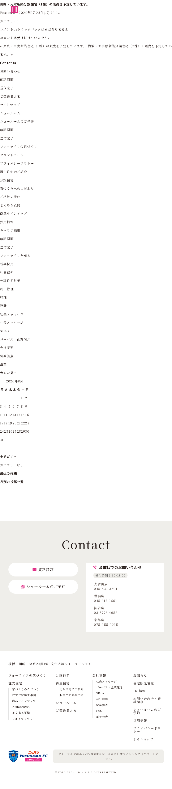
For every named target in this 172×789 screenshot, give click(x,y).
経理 (3, 297)
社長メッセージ (11, 314)
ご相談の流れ (10, 196)
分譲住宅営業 (10, 280)
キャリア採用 (10, 230)
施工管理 (7, 289)
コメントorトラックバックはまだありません (34, 29)
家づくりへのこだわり (17, 188)
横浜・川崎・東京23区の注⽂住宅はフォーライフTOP (50, 663)
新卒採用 (7, 264)
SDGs (4, 331)
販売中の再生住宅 (71, 695)
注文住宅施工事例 (24, 695)
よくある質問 (10, 205)
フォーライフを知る (15, 255)
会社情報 (99, 675)
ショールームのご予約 (17, 121)
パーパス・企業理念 (15, 339)
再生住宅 (63, 683)
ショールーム (10, 113)
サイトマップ (10, 104)
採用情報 (7, 222)
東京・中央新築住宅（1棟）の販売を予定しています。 (45, 46)
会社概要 (7, 347)
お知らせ (140, 675)
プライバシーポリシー (17, 163)
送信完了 (7, 88)
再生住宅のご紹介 (13, 171)
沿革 (3, 364)
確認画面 (7, 79)
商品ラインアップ (13, 213)
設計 (3, 305)
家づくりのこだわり (25, 689)
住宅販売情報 (143, 683)
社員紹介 (7, 272)
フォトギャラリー (24, 718)
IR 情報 (139, 690)
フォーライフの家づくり (18, 146)
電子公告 (102, 716)
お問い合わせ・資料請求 (147, 700)
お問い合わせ (10, 71)
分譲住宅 (7, 180)
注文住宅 (15, 683)
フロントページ (12, 155)
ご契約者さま (10, 96)
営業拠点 (7, 356)
